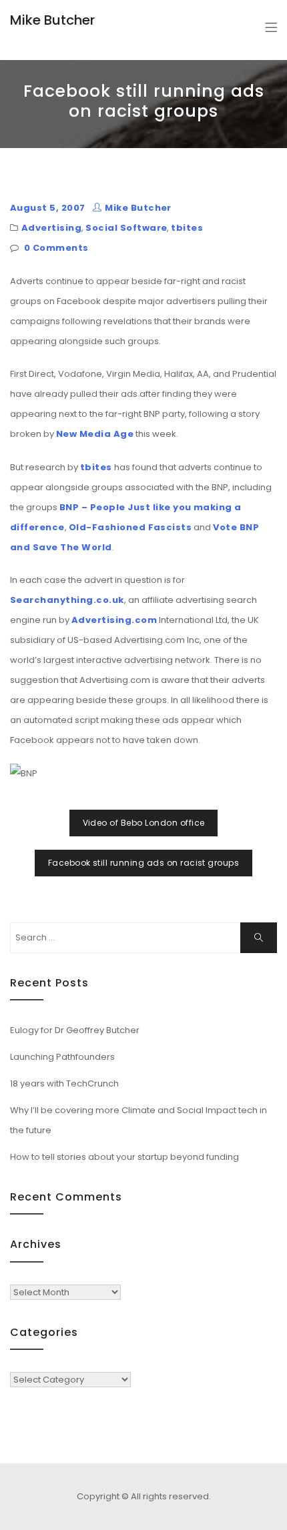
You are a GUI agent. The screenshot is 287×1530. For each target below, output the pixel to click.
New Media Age (94, 434)
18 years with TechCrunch (64, 1083)
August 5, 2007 (47, 207)
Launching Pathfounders (62, 1056)
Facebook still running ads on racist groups (144, 862)
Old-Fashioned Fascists (130, 527)
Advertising (51, 227)
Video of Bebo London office (144, 822)
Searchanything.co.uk (67, 600)
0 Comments (56, 247)
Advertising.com (114, 620)
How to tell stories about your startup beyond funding (124, 1157)
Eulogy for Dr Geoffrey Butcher (74, 1030)
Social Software (126, 227)
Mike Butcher (52, 20)
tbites (187, 227)
